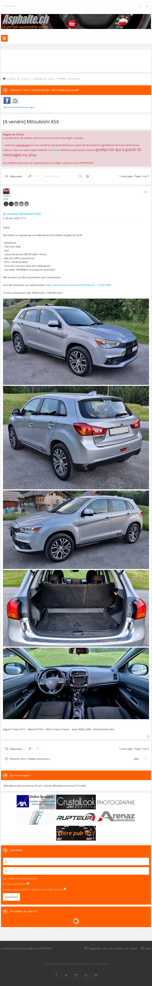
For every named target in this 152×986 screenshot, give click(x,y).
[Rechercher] (139, 6)
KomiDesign (101, 964)
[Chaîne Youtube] (96, 975)
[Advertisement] (76, 60)
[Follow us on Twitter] (66, 975)
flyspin (6, 195)
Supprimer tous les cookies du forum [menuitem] (113, 948)
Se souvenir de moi (15, 884)
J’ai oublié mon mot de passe (20, 878)
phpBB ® (64, 964)
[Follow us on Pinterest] (86, 975)
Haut (148, 948)
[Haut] (148, 736)
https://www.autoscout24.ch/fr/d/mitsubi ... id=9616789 (78, 285)
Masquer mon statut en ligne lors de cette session (33, 889)
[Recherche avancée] (147, 6)
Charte (56, 150)
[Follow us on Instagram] (76, 975)
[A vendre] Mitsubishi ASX (31, 121)
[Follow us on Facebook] (56, 975)
